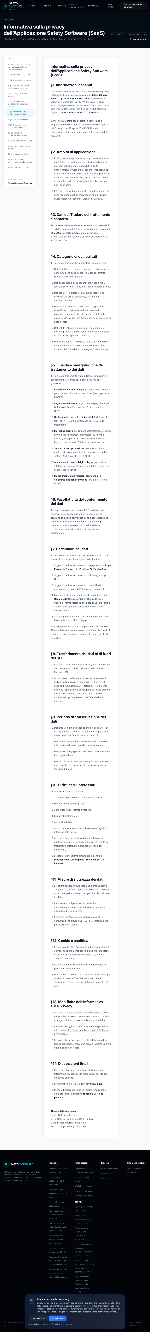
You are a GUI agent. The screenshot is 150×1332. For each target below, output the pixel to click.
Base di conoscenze (109, 1168)
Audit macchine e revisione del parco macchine (57, 1215)
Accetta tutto (57, 1318)
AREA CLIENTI (112, 5)
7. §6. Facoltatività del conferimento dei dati (17, 113)
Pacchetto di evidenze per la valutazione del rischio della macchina (58, 1261)
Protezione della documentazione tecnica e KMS (56, 1239)
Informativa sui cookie (84, 1191)
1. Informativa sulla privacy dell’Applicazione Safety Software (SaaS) (19, 67)
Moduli (34, 6)
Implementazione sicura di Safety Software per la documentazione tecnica (82, 1284)
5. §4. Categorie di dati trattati (17, 94)
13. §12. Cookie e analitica (18, 154)
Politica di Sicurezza (83, 1196)
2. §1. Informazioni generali (19, 75)
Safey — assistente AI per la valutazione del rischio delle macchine (58, 1273)
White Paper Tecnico (83, 1186)
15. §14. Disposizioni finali (18, 167)
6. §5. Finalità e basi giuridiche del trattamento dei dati (18, 103)
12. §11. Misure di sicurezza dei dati (19, 147)
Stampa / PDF (139, 39)
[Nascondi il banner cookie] (121, 1298)
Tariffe (62, 6)
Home (5, 20)
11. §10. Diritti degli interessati (20, 141)
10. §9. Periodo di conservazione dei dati (17, 134)
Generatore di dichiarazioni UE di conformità (56, 1181)
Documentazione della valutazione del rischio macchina (58, 1193)
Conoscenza (106, 1173)
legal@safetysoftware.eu (21, 183)
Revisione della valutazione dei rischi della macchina (84, 1219)
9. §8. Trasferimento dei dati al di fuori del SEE (19, 126)
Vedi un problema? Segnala (136, 1324)
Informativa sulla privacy (61, 1324)
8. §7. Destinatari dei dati (18, 120)
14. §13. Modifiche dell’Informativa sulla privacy (20, 160)
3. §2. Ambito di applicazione (20, 80)
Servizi (48, 6)
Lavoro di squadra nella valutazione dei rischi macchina (57, 1227)
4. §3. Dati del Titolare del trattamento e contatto (18, 87)
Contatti (91, 6)
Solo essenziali (38, 1318)
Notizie (104, 1178)
